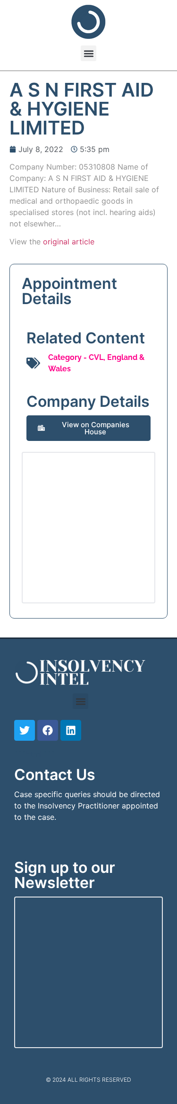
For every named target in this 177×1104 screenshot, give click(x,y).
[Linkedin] (70, 730)
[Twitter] (24, 730)
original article (68, 241)
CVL (96, 357)
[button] (88, 53)
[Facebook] (47, 730)
